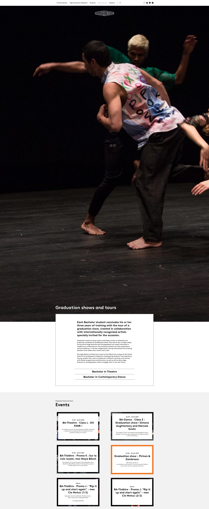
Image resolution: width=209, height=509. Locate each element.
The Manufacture (62, 3)
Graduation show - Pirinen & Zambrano (132, 458)
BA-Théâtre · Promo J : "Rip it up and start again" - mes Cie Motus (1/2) (78, 489)
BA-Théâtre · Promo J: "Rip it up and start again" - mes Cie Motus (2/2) (132, 492)
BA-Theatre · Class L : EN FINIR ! (78, 424)
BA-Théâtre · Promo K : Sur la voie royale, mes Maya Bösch (78, 457)
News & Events (102, 3)
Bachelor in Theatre (104, 371)
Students (92, 3)
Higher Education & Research (79, 3)
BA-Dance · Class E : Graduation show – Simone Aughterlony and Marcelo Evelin (132, 424)
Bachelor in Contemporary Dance (104, 376)
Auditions (112, 3)
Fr (120, 3)
